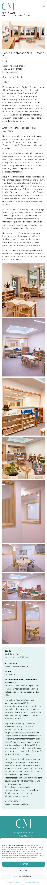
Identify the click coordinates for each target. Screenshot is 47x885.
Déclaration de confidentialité (30, 882)
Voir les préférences (24, 876)
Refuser (23, 870)
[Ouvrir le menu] (43, 6)
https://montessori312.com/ (16, 657)
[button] (43, 841)
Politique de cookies (13, 882)
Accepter (23, 864)
